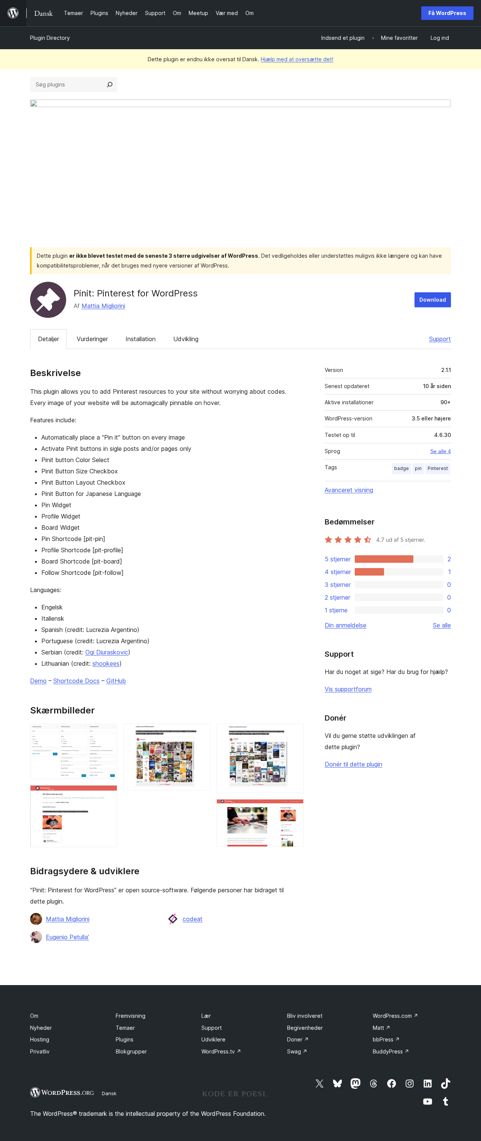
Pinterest (438, 468)
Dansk (109, 1093)
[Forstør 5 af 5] (293, 809)
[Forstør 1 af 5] (107, 733)
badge (401, 468)
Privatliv (40, 1051)
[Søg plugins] (109, 84)
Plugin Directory (50, 38)
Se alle (442, 625)
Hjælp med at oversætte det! (297, 59)
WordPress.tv (221, 1051)
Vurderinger (92, 339)
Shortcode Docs (76, 681)
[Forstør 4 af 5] (293, 733)
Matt (381, 1028)
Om (34, 1016)
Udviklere (213, 1039)
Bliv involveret (304, 1016)
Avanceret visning (349, 490)
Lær (206, 1016)
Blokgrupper (131, 1051)
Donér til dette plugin (353, 764)
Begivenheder (305, 1028)
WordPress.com (395, 1016)
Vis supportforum (348, 689)
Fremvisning (130, 1016)
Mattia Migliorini (103, 306)
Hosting (39, 1039)
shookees (105, 663)
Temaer (125, 1028)
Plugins (124, 1039)
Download (432, 299)
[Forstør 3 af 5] (200, 733)
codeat (193, 919)
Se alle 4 (440, 451)
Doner (298, 1039)
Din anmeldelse (345, 625)
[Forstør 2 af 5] (107, 795)
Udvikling (185, 339)
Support (440, 339)
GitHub (116, 681)
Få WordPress (447, 13)
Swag (297, 1051)
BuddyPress (391, 1051)
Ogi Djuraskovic (106, 652)
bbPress (386, 1039)
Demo (38, 681)
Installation (141, 339)
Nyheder (41, 1028)
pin (418, 468)
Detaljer (48, 339)
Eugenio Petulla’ (67, 937)
